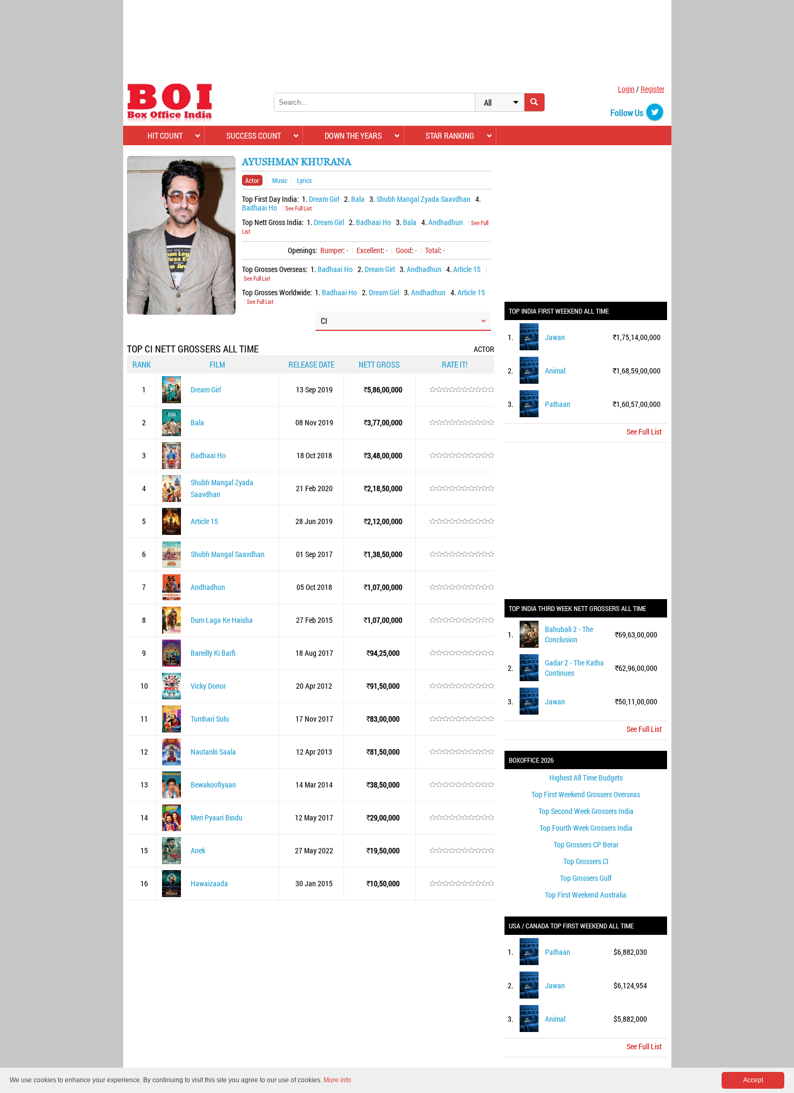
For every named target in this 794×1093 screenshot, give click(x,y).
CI (324, 320)
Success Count (253, 135)
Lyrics (304, 180)
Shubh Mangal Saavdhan (228, 554)
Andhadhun (445, 222)
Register (652, 89)
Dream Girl (324, 199)
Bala (358, 199)
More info (337, 1080)
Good (404, 250)
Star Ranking (450, 135)
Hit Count (165, 135)
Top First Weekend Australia (586, 895)
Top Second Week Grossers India (586, 811)
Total (432, 250)
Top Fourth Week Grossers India (586, 828)
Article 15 (467, 269)
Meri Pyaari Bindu (217, 817)
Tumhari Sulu (210, 719)
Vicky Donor (208, 686)
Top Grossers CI (586, 861)
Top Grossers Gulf (585, 878)
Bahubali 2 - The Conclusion (569, 634)
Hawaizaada (209, 883)
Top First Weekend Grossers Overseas (585, 794)
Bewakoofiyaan (213, 784)
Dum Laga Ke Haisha (222, 620)
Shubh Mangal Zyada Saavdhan (423, 199)
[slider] (461, 389)
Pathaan (557, 404)
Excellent (369, 250)
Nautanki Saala (213, 751)
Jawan (555, 337)
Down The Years (353, 135)
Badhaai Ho (259, 207)
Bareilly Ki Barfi (213, 653)
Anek (198, 850)
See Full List (298, 208)
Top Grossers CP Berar (586, 844)
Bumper (331, 250)
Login (626, 89)
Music (279, 180)
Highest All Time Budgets (586, 777)
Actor (252, 180)
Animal (555, 370)
